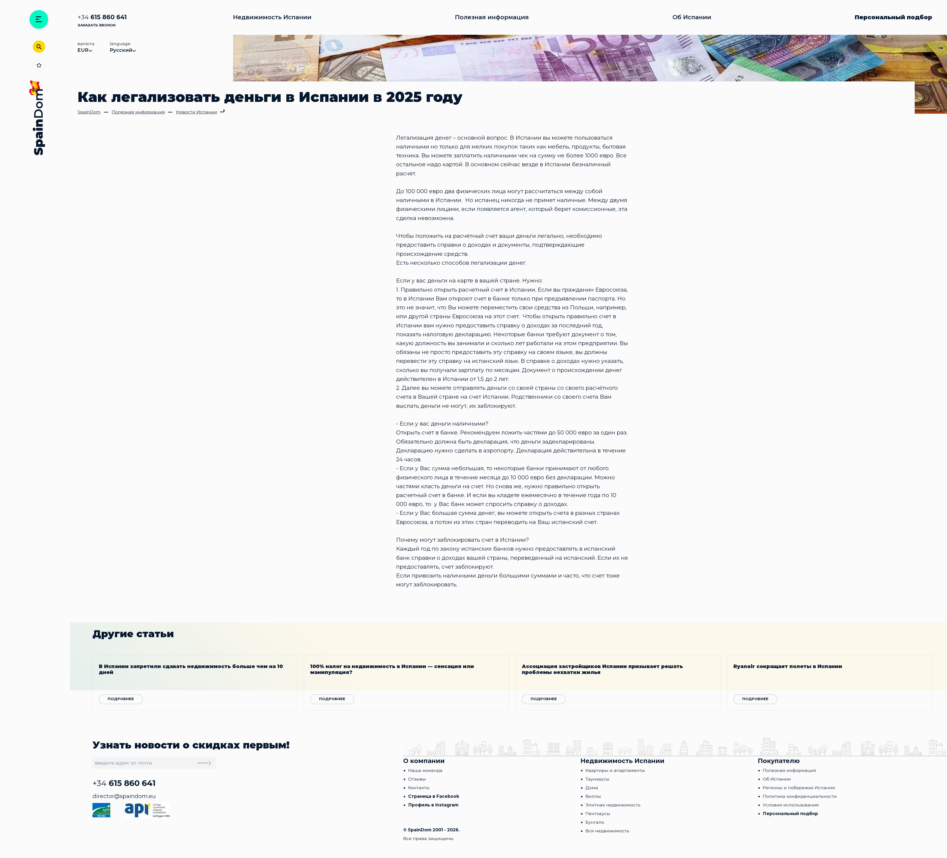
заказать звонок (97, 25)
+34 (102, 17)
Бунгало (594, 822)
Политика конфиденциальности (800, 796)
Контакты (419, 787)
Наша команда (425, 770)
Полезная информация (492, 17)
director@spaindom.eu (124, 796)
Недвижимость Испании (272, 17)
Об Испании (692, 17)
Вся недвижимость (607, 830)
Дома (591, 787)
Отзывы (417, 779)
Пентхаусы (597, 813)
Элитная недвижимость (612, 804)
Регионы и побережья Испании (799, 787)
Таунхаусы (597, 779)
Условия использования (791, 804)
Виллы (593, 796)
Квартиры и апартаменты (615, 770)
